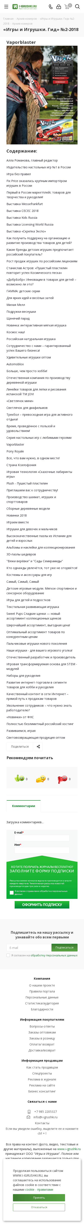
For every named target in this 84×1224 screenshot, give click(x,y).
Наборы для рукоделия (23, 676)
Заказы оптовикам (42, 1032)
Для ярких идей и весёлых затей (30, 298)
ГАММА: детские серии (23, 291)
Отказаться (39, 1207)
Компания (42, 978)
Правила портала (42, 991)
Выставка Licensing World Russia (29, 224)
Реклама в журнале (42, 1079)
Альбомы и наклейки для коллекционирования (40, 547)
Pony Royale (15, 451)
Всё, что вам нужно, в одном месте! (33, 458)
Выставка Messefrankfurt (24, 204)
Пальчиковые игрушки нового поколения (36, 643)
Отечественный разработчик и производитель (41, 657)
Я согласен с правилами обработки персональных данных (41, 892)
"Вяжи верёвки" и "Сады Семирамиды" (34, 561)
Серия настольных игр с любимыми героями (39, 438)
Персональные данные (42, 997)
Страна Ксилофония (21, 465)
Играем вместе (17, 522)
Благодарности (42, 1009)
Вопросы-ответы (42, 1026)
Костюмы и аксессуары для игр (29, 575)
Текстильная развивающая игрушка (32, 607)
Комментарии (23, 806)
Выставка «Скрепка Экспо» (26, 231)
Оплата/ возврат (42, 1044)
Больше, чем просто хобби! (26, 371)
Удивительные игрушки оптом (28, 357)
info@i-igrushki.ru (46, 1117)
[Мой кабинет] (58, 7)
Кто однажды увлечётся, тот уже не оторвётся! (41, 568)
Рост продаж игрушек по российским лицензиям (41, 261)
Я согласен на (44, 955)
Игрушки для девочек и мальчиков (31, 529)
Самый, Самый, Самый (22, 582)
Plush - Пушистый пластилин (27, 483)
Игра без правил (18, 174)
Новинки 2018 (16, 515)
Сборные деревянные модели (28, 508)
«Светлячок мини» (19, 401)
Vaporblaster (15, 444)
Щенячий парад (18, 318)
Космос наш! (15, 332)
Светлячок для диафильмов (27, 408)
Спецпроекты (42, 1073)
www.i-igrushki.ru (69, 1149)
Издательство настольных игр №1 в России (38, 167)
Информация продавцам (42, 1060)
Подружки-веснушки (21, 312)
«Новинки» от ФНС (20, 717)
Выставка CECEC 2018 (22, 211)
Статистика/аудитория (42, 1003)
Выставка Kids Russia (21, 218)
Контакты (42, 1123)
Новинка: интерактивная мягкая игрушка (36, 325)
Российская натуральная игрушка (31, 339)
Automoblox (15, 364)
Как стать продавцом (42, 1067)
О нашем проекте (42, 985)
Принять (39, 1197)
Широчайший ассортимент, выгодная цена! (38, 625)
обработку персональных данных (54, 955)
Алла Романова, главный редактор (32, 160)
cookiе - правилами (39, 1189)
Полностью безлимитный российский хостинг (40, 724)
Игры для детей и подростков (28, 600)
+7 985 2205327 (45, 1112)
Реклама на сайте (42, 1085)
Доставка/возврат (42, 1050)
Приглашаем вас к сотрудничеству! (32, 490)
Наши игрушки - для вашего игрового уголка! (39, 650)
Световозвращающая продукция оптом (35, 737)
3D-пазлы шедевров (21, 554)
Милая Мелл (15, 305)
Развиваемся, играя (21, 731)
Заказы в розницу (42, 1038)
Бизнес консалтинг (42, 1091)
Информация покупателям (42, 1019)
